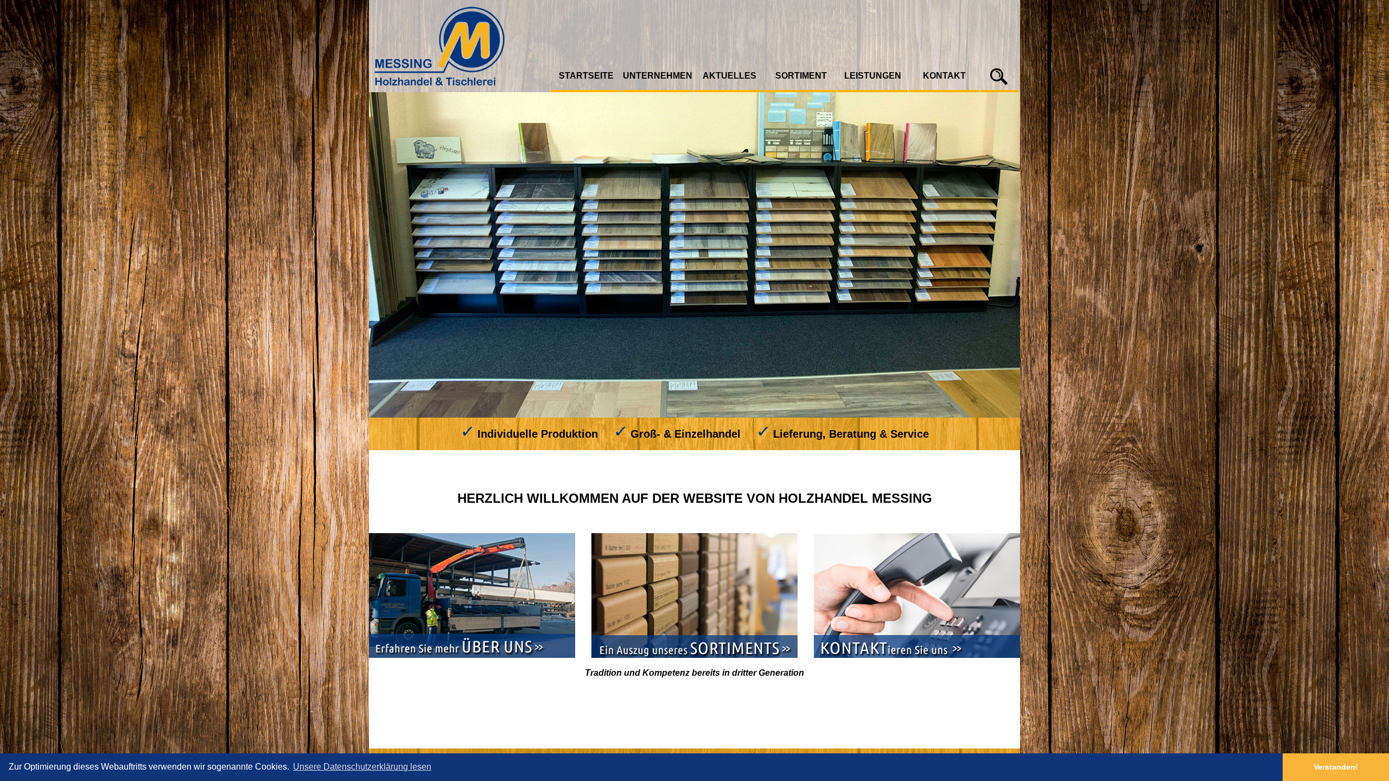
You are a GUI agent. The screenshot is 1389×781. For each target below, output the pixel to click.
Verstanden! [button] (1336, 767)
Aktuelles (729, 75)
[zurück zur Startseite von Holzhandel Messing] (460, 90)
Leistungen (872, 75)
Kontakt (944, 75)
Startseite (586, 75)
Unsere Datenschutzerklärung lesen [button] (362, 766)
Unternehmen (657, 75)
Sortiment (801, 75)
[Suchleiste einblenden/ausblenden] (999, 86)
